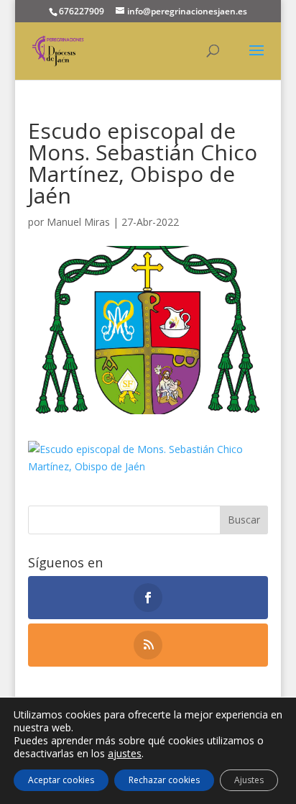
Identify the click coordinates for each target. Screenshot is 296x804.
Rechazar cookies (164, 780)
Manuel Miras (78, 222)
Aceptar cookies (61, 780)
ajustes (125, 753)
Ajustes (249, 780)
